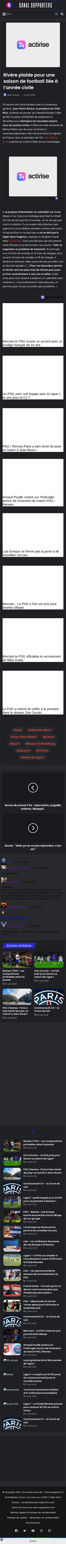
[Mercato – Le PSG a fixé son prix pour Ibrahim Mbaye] (12, 1335)
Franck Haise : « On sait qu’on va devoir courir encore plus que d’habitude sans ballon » (42, 1289)
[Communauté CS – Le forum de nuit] (48, 997)
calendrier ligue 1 (40, 730)
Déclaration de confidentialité (44, 1517)
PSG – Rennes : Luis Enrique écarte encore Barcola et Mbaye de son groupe (42, 1215)
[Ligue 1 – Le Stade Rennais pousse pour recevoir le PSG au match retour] (12, 1408)
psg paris (24, 750)
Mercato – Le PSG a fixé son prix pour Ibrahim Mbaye (42, 1332)
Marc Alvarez (14, 95)
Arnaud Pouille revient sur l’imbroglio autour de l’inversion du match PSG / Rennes (42, 1348)
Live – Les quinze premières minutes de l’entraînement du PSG (40, 1274)
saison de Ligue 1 (33, 757)
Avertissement (33, 1522)
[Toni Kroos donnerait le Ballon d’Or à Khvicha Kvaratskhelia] (12, 1394)
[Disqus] (33, 896)
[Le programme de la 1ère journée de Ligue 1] (12, 1365)
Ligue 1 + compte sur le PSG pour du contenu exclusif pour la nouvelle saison (42, 1378)
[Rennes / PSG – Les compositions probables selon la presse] (17, 959)
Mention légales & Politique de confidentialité (33, 1512)
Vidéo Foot (54, 1497)
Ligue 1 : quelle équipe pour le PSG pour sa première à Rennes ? (42, 1199)
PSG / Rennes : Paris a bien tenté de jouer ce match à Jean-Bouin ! (15, 1011)
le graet (49, 736)
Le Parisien (15, 240)
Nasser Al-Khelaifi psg (41, 743)
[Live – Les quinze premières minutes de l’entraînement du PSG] (12, 1275)
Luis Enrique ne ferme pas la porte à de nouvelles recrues (40, 1229)
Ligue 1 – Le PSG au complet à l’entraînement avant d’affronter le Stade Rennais (42, 1259)
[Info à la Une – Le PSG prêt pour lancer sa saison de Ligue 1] (48, 959)
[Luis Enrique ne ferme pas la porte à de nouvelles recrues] (12, 1232)
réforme (43, 750)
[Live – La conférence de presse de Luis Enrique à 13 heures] (12, 1246)
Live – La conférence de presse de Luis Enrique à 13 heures (41, 1243)
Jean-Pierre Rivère (25, 736)
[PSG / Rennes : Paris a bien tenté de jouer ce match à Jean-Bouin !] (17, 997)
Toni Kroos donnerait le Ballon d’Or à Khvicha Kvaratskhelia (41, 1391)
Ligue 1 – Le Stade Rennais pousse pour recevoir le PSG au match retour (43, 1407)
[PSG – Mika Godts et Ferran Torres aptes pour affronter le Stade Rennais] (12, 1306)
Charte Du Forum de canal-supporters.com (33, 1507)
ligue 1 (15, 743)
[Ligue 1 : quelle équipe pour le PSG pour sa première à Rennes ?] (12, 1202)
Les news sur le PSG (37, 1497)
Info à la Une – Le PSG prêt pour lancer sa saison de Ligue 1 (46, 973)
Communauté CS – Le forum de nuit (46, 1009)
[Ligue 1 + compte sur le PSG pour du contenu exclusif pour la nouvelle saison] (12, 1379)
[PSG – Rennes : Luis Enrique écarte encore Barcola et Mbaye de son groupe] (12, 1216)
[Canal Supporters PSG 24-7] (33, 5)
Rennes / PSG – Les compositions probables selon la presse (14, 975)
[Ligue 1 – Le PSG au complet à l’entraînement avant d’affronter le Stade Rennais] (12, 1260)
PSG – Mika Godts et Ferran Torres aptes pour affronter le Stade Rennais (41, 1305)
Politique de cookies (17, 1517)
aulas (18, 730)
